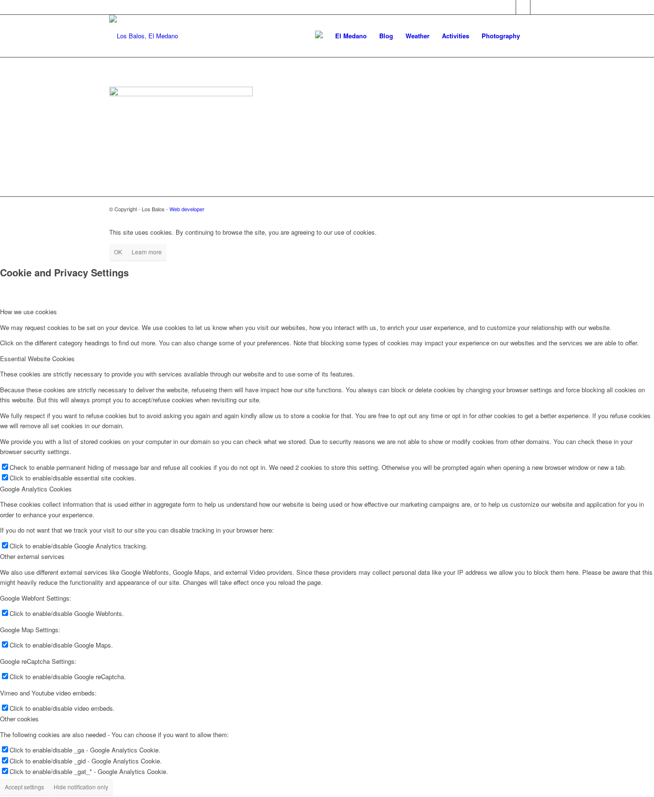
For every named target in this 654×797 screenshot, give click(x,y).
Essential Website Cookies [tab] (37, 358)
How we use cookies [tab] (28, 311)
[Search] (535, 36)
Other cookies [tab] (19, 718)
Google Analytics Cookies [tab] (36, 488)
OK (118, 252)
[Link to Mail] (523, 7)
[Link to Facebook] (509, 7)
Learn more (147, 252)
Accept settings (24, 787)
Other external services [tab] (32, 556)
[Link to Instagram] (537, 7)
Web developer (186, 209)
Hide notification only (81, 787)
